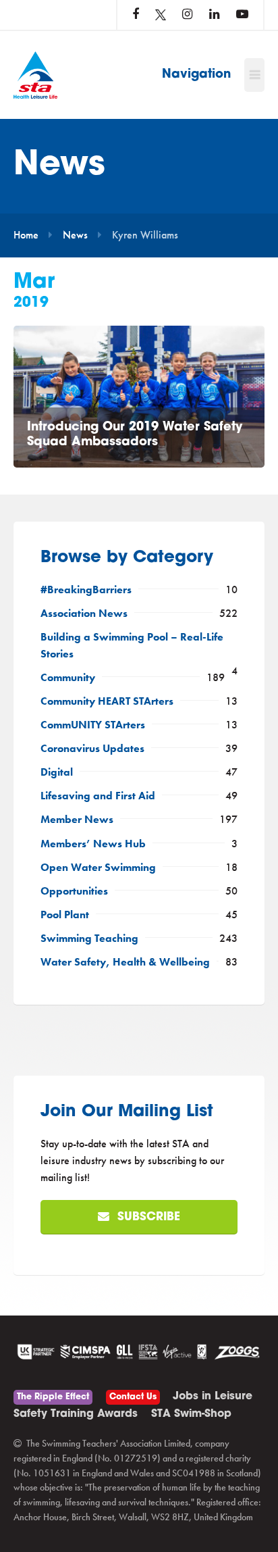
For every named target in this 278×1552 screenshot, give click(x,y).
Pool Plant (64, 915)
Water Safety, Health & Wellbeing (125, 962)
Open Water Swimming (98, 867)
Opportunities (74, 891)
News (75, 235)
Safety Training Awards (75, 1414)
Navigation (196, 75)
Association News (84, 613)
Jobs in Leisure (212, 1396)
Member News (76, 819)
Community (67, 677)
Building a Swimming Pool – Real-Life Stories (131, 645)
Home (25, 235)
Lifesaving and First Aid (97, 796)
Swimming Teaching (89, 938)
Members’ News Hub (93, 844)
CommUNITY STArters (92, 725)
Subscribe (147, 1217)
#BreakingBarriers (86, 590)
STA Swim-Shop (191, 1414)
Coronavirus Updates (92, 748)
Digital (56, 772)
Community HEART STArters (106, 701)
